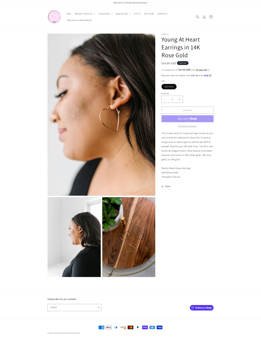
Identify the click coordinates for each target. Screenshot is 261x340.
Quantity (165, 93)
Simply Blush (59, 333)
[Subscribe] (98, 307)
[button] (85, 13)
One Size (171, 87)
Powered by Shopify (72, 333)
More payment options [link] (187, 126)
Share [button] (168, 186)
